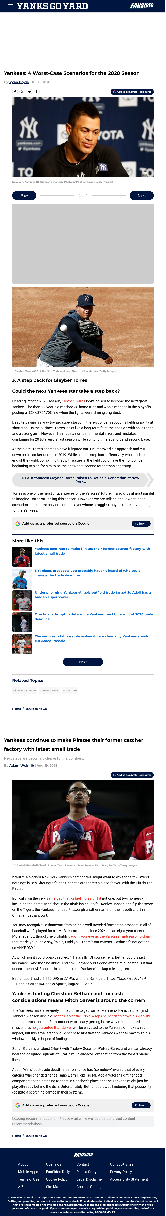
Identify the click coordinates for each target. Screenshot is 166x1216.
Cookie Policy (56, 1179)
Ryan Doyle (19, 82)
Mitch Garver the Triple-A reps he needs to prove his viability (102, 1016)
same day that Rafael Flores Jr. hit (74, 898)
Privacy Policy (121, 1172)
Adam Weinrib (21, 765)
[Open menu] (10, 6)
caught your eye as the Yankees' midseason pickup (109, 936)
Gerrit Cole (70, 690)
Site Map (53, 1187)
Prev (24, 195)
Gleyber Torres (73, 401)
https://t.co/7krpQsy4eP (126, 978)
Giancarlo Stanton (24, 690)
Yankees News (49, 690)
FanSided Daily (58, 1172)
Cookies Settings (89, 1187)
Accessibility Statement (129, 1179)
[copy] (37, 91)
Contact (82, 1164)
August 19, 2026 (80, 984)
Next (142, 195)
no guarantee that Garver (52, 1027)
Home (16, 709)
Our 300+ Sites (121, 1164)
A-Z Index (25, 1187)
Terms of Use (28, 1179)
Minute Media (25, 1197)
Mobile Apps (28, 1172)
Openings (53, 1164)
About (23, 1164)
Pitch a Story (86, 1172)
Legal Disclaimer (89, 1179)
